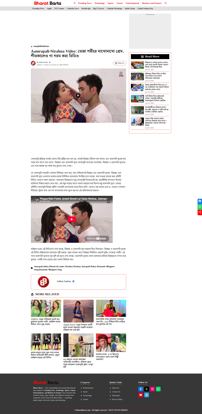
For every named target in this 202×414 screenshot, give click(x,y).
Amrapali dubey (41, 266)
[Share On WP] (200, 207)
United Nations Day (145, 8)
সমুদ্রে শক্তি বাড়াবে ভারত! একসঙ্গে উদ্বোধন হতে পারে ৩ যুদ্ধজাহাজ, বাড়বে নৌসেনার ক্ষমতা (156, 122)
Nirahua (69, 266)
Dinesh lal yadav (56, 266)
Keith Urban (130, 8)
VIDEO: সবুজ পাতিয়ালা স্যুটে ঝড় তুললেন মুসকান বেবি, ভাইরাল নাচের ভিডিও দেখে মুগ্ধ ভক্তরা (45, 322)
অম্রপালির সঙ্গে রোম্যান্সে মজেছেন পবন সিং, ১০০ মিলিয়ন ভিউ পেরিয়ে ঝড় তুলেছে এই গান (110, 321)
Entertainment (132, 3)
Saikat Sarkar (43, 62)
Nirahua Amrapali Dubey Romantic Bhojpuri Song (74, 268)
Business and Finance (152, 3)
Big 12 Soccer (98, 8)
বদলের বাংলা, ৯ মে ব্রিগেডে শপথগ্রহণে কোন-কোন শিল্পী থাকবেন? (107, 357)
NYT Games (59, 8)
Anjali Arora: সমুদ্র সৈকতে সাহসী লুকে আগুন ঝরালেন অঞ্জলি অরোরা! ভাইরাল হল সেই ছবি (78, 327)
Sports (111, 3)
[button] (165, 3)
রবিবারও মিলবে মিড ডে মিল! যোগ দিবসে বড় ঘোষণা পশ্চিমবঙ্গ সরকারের (155, 76)
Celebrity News (73, 8)
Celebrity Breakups (114, 8)
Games (120, 3)
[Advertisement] (78, 28)
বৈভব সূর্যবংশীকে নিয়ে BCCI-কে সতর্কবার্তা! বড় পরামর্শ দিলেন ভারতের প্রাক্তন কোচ (157, 87)
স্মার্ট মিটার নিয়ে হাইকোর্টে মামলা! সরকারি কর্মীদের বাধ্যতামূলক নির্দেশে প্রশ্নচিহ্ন (155, 98)
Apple (49, 8)
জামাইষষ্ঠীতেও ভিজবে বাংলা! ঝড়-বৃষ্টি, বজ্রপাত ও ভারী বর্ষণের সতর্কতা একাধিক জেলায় (156, 109)
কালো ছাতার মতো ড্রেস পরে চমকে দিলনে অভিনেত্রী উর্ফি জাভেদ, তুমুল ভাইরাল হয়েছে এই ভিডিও (45, 355)
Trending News (85, 3)
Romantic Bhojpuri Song (50, 269)
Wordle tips (86, 8)
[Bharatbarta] (47, 3)
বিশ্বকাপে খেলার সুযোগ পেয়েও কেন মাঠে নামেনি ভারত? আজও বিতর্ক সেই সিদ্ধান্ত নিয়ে (156, 64)
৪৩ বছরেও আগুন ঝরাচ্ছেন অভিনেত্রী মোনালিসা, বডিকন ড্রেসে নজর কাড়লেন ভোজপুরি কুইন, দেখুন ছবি (78, 363)
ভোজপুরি (36, 46)
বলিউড (41, 46)
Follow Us (121, 63)
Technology (100, 3)
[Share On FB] (200, 201)
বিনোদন (46, 46)
